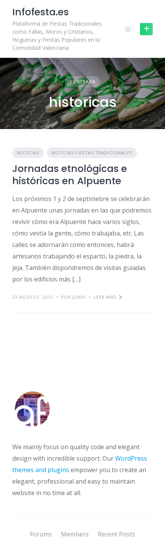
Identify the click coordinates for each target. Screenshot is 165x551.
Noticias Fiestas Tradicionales (91, 152)
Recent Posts (116, 534)
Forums (41, 534)
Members (75, 534)
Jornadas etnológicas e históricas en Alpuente (69, 174)
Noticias (28, 152)
